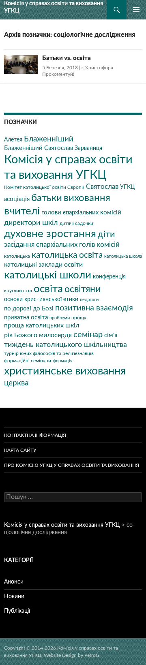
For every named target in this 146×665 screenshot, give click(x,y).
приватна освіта (26, 317)
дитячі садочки (76, 223)
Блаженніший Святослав (38, 148)
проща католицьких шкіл (41, 325)
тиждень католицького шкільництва (65, 345)
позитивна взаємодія (94, 308)
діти (106, 234)
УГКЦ (127, 187)
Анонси (14, 582)
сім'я (110, 335)
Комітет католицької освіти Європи (44, 187)
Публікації (17, 611)
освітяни (82, 289)
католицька (17, 256)
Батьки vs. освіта (66, 58)
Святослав (102, 187)
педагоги (89, 299)
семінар (88, 335)
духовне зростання (50, 234)
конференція (109, 277)
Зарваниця (88, 148)
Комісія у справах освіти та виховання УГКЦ (53, 7)
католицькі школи (47, 275)
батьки (46, 198)
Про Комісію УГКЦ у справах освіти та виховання (71, 465)
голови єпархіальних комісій (81, 213)
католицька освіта (67, 255)
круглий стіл (18, 290)
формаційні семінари (27, 360)
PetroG (91, 655)
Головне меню (136, 9)
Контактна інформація (35, 435)
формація (62, 361)
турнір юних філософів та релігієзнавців (49, 353)
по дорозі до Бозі (29, 309)
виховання (87, 198)
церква (16, 383)
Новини (14, 596)
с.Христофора (97, 67)
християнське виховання (65, 371)
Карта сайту (20, 450)
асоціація (17, 199)
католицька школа (123, 256)
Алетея (13, 140)
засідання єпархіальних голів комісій (62, 245)
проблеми (59, 318)
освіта (48, 289)
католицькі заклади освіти (43, 264)
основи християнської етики (41, 299)
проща (78, 317)
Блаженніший (48, 139)
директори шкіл (31, 223)
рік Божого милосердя (38, 335)
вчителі (22, 211)
